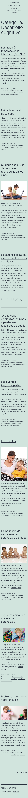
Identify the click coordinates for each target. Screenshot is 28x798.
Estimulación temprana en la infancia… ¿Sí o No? (13, 51)
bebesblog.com (14, 3)
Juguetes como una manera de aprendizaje (13, 618)
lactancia (24, 300)
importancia (16, 425)
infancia (18, 515)
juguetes (3, 680)
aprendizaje (14, 92)
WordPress (16, 791)
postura (9, 599)
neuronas (3, 149)
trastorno (22, 754)
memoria (3, 366)
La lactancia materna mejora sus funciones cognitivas (14, 258)
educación (13, 237)
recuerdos (9, 366)
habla (12, 754)
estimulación (21, 679)
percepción (9, 680)
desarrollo (18, 300)
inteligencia (19, 147)
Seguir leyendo (18, 137)
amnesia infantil (15, 364)
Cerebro (13, 147)
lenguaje (19, 237)
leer (22, 515)
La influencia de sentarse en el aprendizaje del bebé (13, 534)
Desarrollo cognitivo (17, 90)
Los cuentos (8, 441)
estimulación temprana (12, 94)
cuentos (13, 515)
